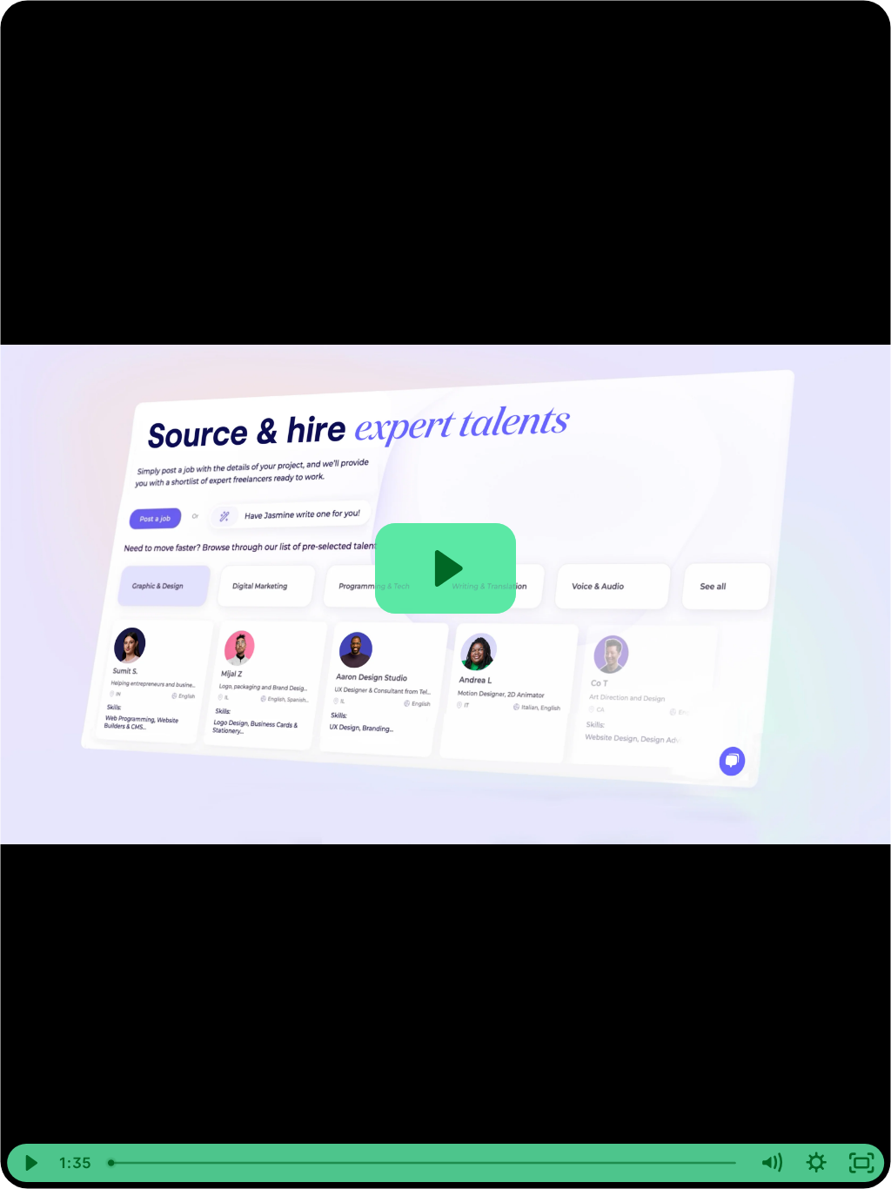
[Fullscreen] (861, 1163)
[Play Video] (29, 1163)
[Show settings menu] (816, 1163)
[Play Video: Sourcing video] (446, 568)
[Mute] (771, 1163)
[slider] (424, 1163)
